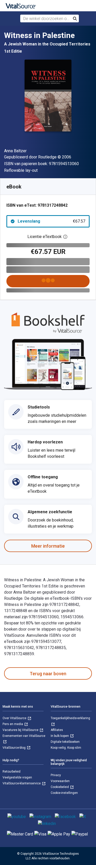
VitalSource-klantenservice (22, 783)
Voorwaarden (60, 781)
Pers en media (13, 724)
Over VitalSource (15, 718)
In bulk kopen (60, 736)
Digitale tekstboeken (65, 742)
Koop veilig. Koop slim (66, 747)
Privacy (56, 775)
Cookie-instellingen (64, 793)
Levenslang (51, 221)
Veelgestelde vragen (17, 777)
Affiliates (57, 730)
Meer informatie (48, 546)
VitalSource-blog (14, 747)
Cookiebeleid (60, 787)
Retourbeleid (11, 771)
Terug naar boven (48, 673)
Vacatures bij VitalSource (21, 730)
